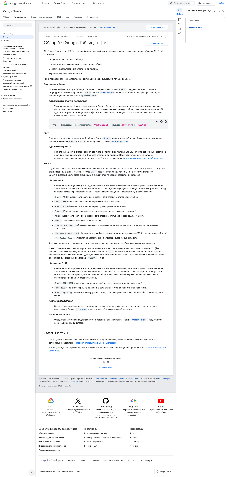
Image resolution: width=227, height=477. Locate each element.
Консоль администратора (95, 433)
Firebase (95, 461)
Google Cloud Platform (113, 461)
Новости (134, 437)
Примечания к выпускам (49, 442)
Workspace (26, 3)
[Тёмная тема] (161, 121)
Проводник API (90, 446)
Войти (221, 3)
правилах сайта (73, 381)
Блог (132, 433)
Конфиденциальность (72, 471)
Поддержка (92, 17)
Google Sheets (60, 3)
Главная (45, 3)
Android (71, 461)
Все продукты (78, 3)
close (222, 10)
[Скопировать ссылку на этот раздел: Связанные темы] (70, 333)
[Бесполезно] (166, 36)
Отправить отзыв (156, 43)
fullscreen (218, 10)
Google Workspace (61, 36)
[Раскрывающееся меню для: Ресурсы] (104, 3)
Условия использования (49, 450)
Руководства (20, 17)
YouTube (134, 446)
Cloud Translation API (106, 27)
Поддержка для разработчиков (52, 446)
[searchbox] (17, 25)
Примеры (78, 17)
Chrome (83, 461)
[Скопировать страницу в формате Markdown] (105, 43)
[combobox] (181, 3)
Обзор (6, 17)
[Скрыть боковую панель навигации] (31, 472)
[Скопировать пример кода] (166, 121)
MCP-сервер (63, 17)
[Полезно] (162, 36)
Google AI (132, 461)
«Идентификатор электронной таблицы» (143, 158)
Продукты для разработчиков (51, 437)
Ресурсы (97, 3)
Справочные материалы (41, 17)
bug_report (214, 10)
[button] (17, 40)
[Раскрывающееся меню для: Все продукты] (88, 3)
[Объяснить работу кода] (157, 121)
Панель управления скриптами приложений (103, 437)
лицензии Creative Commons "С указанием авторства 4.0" (117, 379)
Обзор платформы (46, 433)
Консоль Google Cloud (93, 442)
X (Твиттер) (135, 442)
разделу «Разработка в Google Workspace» (96, 343)
